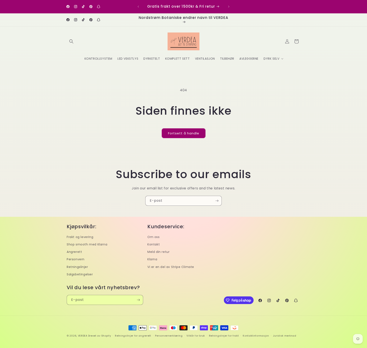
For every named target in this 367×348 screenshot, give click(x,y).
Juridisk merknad (284, 335)
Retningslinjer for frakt (224, 335)
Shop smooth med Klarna (87, 244)
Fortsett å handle (183, 133)
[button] (71, 41)
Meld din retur (158, 252)
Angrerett (74, 252)
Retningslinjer (77, 267)
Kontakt (153, 244)
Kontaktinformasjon (256, 335)
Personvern (76, 259)
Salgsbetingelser (80, 274)
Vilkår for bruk (195, 335)
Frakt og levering (80, 237)
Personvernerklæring (168, 335)
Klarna (152, 259)
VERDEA (82, 335)
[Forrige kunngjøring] (138, 7)
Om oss (153, 237)
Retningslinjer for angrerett (133, 335)
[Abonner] (217, 201)
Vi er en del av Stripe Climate (170, 267)
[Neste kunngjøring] (228, 7)
